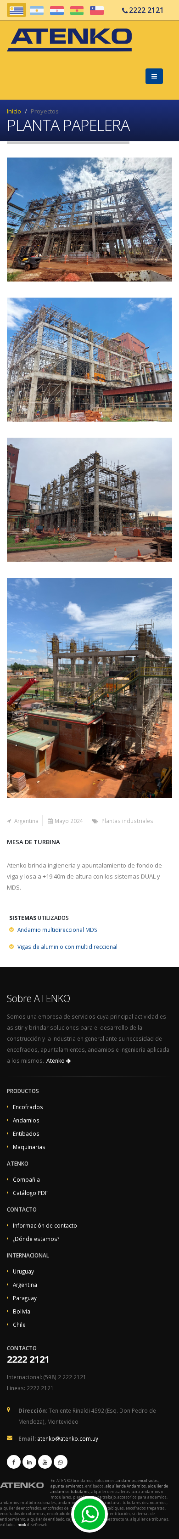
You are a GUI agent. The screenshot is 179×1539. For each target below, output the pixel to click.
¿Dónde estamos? (36, 1238)
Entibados (26, 1133)
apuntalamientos (67, 1485)
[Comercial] (60, 1462)
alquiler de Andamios (126, 1485)
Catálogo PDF (30, 1192)
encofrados (148, 1480)
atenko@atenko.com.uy (67, 1438)
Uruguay (23, 1271)
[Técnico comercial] (86, 1519)
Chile (19, 1324)
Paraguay (25, 1298)
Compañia (26, 1179)
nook (21, 1524)
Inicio (14, 111)
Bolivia (21, 1311)
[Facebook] (14, 1462)
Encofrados (28, 1107)
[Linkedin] (29, 1462)
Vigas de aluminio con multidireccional (67, 946)
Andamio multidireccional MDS (57, 929)
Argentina (25, 1284)
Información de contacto (45, 1225)
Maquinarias (29, 1146)
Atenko (56, 1061)
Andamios (26, 1120)
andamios (126, 1480)
